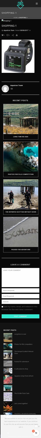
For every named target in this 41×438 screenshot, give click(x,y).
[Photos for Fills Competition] (20, 157)
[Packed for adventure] (20, 232)
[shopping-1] (20, 20)
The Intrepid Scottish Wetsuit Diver (20, 212)
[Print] (18, 35)
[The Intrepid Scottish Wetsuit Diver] (20, 194)
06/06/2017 (24, 30)
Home (15, 17)
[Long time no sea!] (20, 119)
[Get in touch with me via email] (12, 89)
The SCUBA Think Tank (21, 393)
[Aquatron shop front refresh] (7, 379)
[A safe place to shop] (7, 371)
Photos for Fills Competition (21, 174)
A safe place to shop (21, 369)
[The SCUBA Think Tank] (7, 396)
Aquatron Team (9, 30)
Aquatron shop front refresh (23, 376)
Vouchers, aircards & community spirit (25, 415)
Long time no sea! (20, 137)
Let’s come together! (21, 403)
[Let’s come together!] (7, 406)
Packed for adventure (20, 250)
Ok (8, 433)
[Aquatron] (20, 5)
